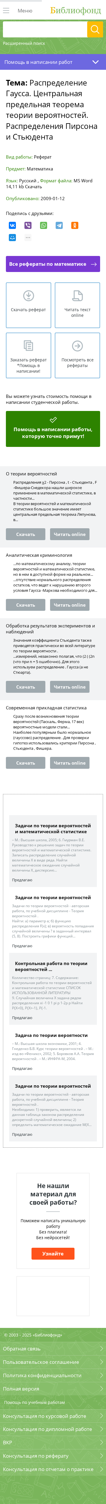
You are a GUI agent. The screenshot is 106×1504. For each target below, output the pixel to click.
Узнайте (53, 1253)
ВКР (7, 1442)
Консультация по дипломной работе (47, 1429)
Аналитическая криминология (39, 555)
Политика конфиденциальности (42, 1375)
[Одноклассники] (74, 225)
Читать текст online (77, 312)
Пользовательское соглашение (41, 1361)
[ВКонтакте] (12, 225)
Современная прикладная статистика (46, 708)
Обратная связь (22, 1348)
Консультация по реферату (36, 1455)
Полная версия (21, 1388)
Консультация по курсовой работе (44, 1416)
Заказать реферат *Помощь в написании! (28, 365)
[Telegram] (59, 225)
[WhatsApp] (43, 225)
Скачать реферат (28, 309)
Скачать (33, 186)
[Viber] (28, 225)
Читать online (70, 534)
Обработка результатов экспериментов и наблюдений (50, 629)
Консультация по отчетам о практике (48, 1469)
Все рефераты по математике (47, 263)
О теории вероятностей (31, 474)
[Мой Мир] (12, 237)
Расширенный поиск (24, 43)
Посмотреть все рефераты (78, 362)
